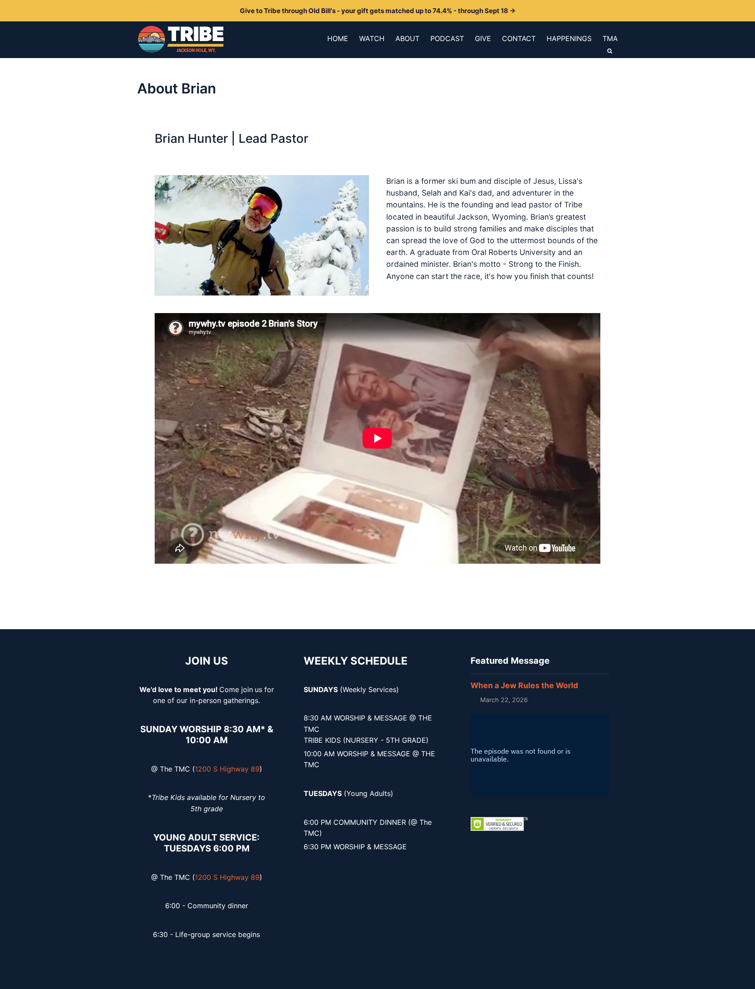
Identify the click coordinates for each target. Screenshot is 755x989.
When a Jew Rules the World (524, 685)
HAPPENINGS (569, 38)
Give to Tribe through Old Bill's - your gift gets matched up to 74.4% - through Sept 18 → (378, 11)
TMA (610, 38)
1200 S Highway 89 (227, 769)
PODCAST (447, 38)
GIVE (483, 38)
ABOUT (407, 38)
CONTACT (519, 38)
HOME (337, 38)
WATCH (371, 38)
